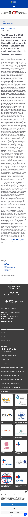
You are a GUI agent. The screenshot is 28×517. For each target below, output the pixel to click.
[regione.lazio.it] (14, 2)
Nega (14, 508)
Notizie (13, 28)
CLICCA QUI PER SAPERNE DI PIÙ (9, 316)
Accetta (14, 504)
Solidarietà (6, 270)
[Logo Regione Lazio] (14, 287)
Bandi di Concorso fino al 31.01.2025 (10, 375)
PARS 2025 (4, 363)
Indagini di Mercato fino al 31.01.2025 (10, 383)
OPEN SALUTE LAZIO (6, 341)
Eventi (5, 263)
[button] (26, 492)
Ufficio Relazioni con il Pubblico (8, 355)
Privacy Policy (17, 515)
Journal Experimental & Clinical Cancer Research (12, 329)
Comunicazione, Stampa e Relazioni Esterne (11, 387)
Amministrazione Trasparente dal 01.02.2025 (12, 367)
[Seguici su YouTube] (12, 247)
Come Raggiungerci (6, 351)
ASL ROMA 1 (4, 333)
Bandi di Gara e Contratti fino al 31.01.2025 (11, 379)
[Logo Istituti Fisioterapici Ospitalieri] (14, 293)
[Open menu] (14, 6)
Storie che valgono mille (9, 272)
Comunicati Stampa (6, 28)
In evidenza (6, 264)
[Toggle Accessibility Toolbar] (25, 514)
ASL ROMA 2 (4, 337)
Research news (7, 269)
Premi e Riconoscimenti (9, 267)
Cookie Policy (9, 515)
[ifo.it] (14, 13)
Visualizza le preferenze (14, 512)
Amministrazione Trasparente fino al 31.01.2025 (12, 371)
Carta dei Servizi (5, 359)
